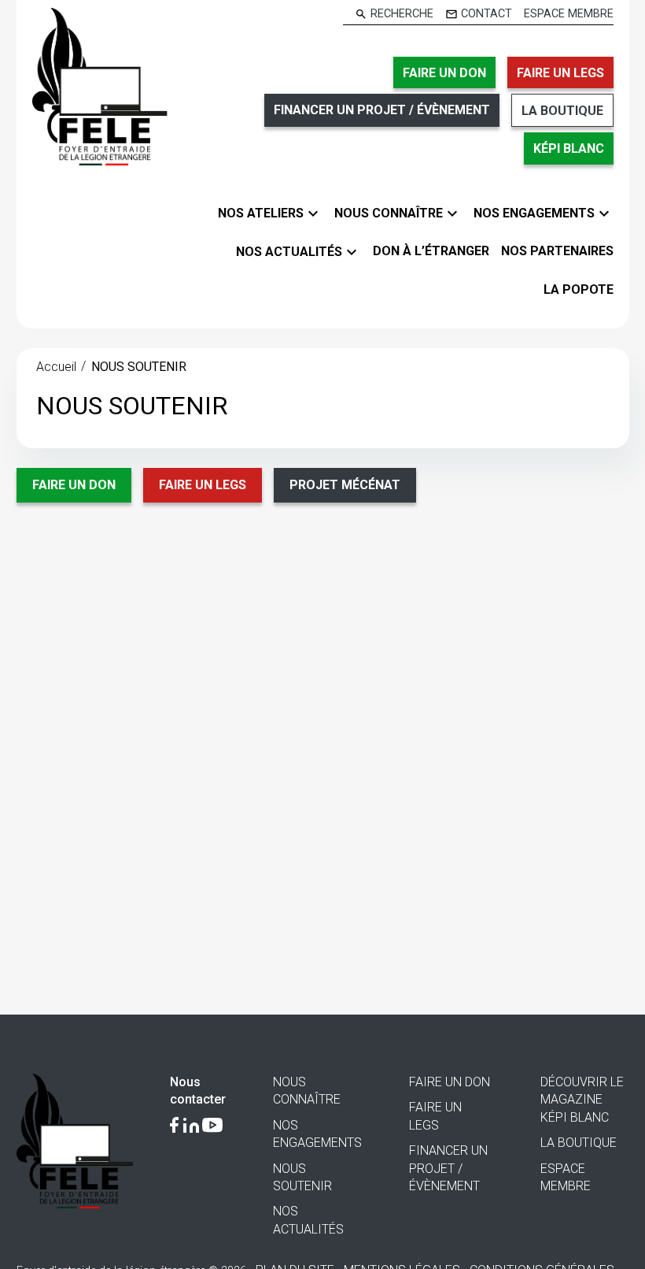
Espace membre (569, 14)
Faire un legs (202, 484)
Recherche (401, 14)
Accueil (56, 366)
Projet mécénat (344, 484)
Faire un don (74, 484)
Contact (486, 14)
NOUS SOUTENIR (138, 366)
